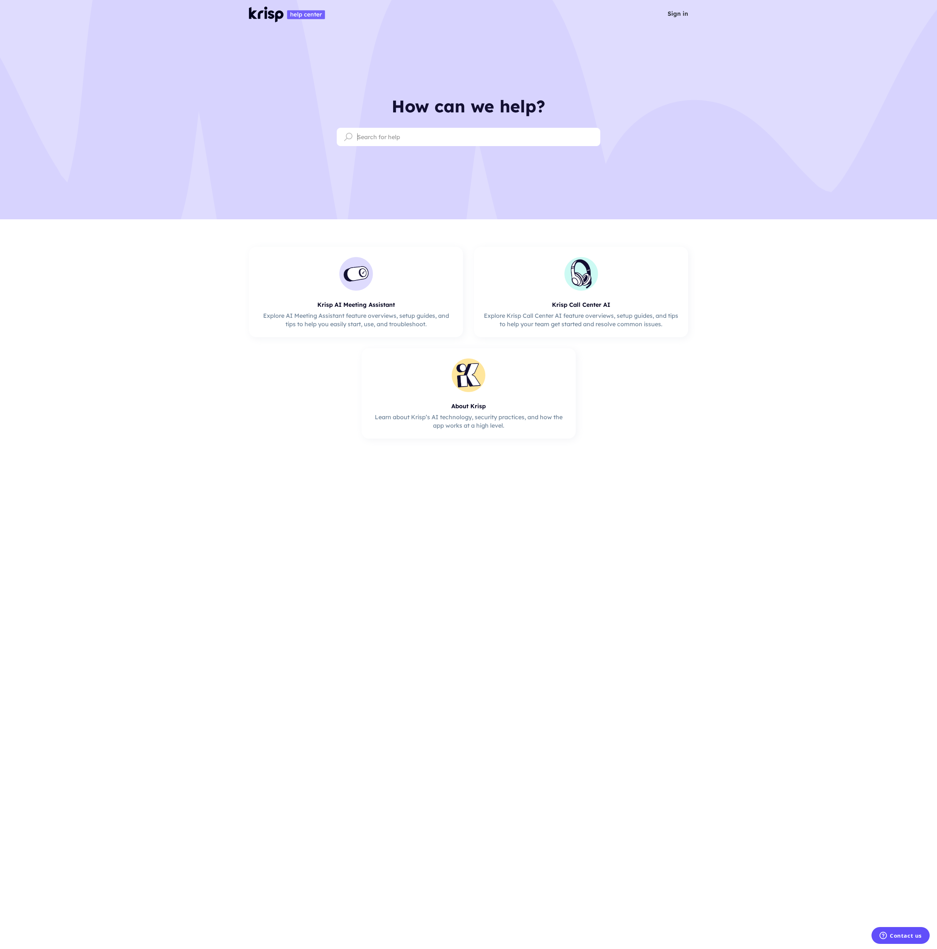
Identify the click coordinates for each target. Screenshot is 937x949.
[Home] (287, 14)
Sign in (678, 13)
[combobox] (468, 137)
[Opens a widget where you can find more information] (900, 936)
